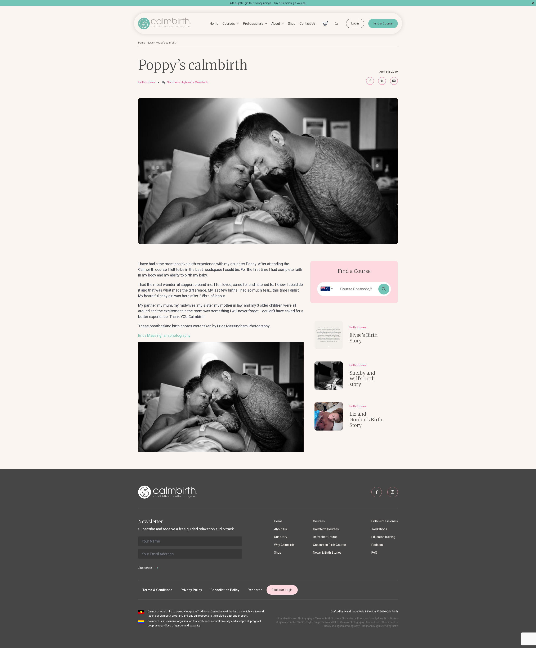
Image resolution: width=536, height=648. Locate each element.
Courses (229, 24)
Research (255, 590)
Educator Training (383, 537)
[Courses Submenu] (237, 24)
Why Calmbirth (284, 545)
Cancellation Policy (224, 590)
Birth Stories (146, 82)
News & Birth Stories (327, 552)
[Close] (533, 3)
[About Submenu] (282, 24)
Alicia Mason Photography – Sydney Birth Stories (369, 618)
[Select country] (325, 289)
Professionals (253, 24)
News (150, 42)
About (275, 24)
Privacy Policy (191, 590)
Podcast (377, 545)
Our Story (280, 537)
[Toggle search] (336, 23)
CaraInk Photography (352, 622)
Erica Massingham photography (164, 335)
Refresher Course (325, 537)
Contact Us (308, 24)
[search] (383, 289)
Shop (291, 24)
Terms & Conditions (157, 590)
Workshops (379, 529)
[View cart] (325, 23)
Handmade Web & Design (360, 611)
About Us (280, 529)
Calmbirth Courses (326, 529)
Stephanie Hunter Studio (290, 622)
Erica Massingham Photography (341, 626)
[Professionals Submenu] (265, 24)
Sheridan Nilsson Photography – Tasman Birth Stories (308, 618)
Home (214, 24)
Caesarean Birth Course (329, 545)
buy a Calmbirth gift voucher (290, 3)
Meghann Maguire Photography (380, 626)
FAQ (374, 552)
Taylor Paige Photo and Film (322, 622)
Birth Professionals (384, 521)
